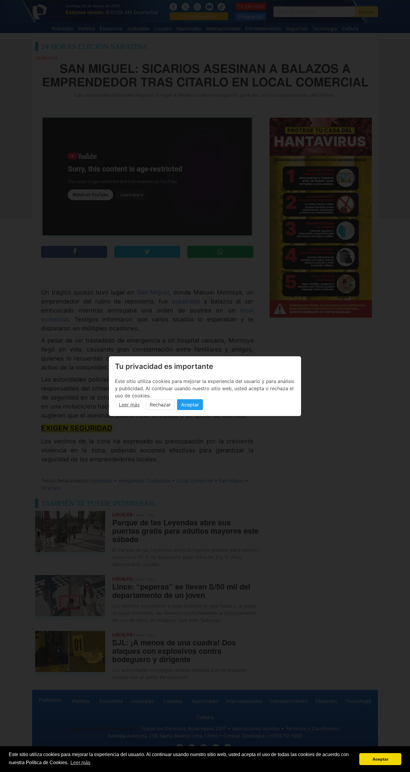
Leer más (129, 405)
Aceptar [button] (380, 759)
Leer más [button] (80, 762)
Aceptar (190, 405)
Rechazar (160, 405)
